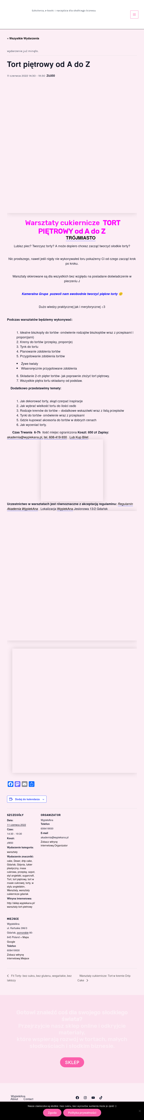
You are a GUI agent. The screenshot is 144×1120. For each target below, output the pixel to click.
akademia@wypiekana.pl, (25, 437)
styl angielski (14, 875)
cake (9, 860)
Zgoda (52, 1112)
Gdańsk (11, 864)
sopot (31, 872)
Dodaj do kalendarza (27, 799)
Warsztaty (12, 890)
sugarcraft (28, 875)
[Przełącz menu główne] (134, 15)
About (14, 1099)
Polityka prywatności (82, 1112)
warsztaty (12, 852)
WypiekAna (65, 508)
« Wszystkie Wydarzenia (23, 38)
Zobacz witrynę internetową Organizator (54, 843)
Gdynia (21, 864)
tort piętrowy (19, 879)
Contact (28, 1099)
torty (28, 883)
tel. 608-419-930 (55, 437)
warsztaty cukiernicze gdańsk (18, 892)
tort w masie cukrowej (20, 881)
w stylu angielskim (20, 884)
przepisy (22, 872)
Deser (17, 860)
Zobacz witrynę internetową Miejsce (18, 956)
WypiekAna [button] (18, 1096)
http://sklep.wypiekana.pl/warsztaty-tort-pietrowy (21, 904)
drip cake (27, 860)
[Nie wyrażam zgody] (139, 1111)
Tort (9, 879)
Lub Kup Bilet (79, 437)
